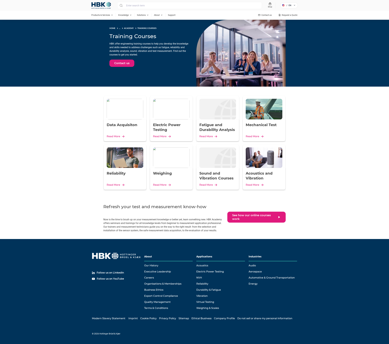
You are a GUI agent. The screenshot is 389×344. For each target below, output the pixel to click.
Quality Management (157, 302)
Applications (204, 256)
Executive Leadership (157, 271)
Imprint (133, 318)
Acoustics (202, 265)
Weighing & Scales (207, 308)
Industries (255, 256)
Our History (151, 265)
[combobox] (189, 5)
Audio (252, 265)
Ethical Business (201, 318)
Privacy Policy (167, 318)
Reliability (202, 283)
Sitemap (184, 318)
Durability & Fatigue (208, 289)
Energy (253, 283)
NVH (199, 277)
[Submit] (121, 5)
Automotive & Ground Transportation (272, 277)
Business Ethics (153, 289)
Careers (149, 277)
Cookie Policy (148, 318)
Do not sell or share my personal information (264, 318)
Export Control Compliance (161, 295)
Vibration (202, 295)
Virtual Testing (205, 302)
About (148, 256)
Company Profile (224, 318)
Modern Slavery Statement (108, 318)
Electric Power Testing (210, 271)
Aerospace (255, 271)
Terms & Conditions (156, 308)
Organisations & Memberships (162, 283)
